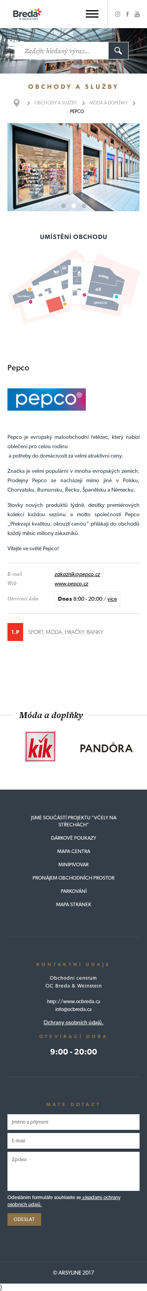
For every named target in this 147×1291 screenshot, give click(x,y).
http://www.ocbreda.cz (73, 1001)
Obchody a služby (55, 103)
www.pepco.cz (71, 583)
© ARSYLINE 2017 (73, 1272)
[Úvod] (20, 103)
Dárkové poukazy (73, 838)
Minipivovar (73, 864)
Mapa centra (73, 851)
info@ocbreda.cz (73, 1009)
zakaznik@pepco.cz (77, 574)
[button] (92, 14)
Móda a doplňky (108, 103)
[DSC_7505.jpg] (73, 167)
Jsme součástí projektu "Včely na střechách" (73, 821)
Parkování (74, 891)
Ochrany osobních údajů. (73, 1022)
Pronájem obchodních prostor (73, 878)
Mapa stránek (73, 904)
